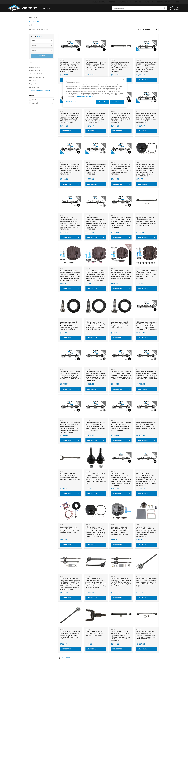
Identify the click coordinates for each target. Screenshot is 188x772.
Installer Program (98, 2)
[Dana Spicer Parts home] (22, 8)
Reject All (102, 101)
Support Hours (125, 2)
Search (42, 55)
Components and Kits (36, 70)
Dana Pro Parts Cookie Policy (85, 96)
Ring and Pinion (34, 84)
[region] (95, 92)
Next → (69, 658)
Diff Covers (32, 80)
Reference (112, 2)
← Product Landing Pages (39, 91)
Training (138, 2)
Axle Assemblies (34, 67)
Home (31, 17)
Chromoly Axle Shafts (36, 74)
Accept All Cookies (116, 101)
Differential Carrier (35, 87)
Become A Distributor (164, 2)
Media (178, 2)
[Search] (165, 8)
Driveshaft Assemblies (36, 77)
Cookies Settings (71, 101)
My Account (149, 2)
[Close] (124, 79)
